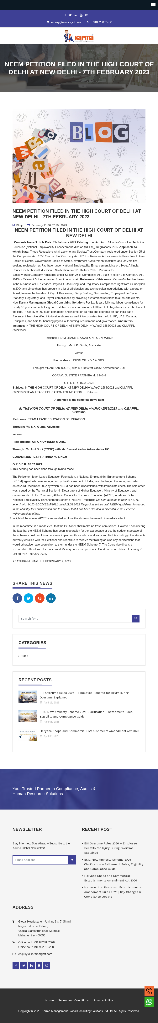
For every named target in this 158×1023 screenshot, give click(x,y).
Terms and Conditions (73, 1000)
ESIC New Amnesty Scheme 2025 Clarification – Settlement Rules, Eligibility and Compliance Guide (86, 714)
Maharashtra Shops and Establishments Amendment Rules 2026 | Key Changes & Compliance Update (112, 892)
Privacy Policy (103, 1000)
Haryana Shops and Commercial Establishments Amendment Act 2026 (89, 731)
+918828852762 (101, 22)
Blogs (20, 225)
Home (49, 1000)
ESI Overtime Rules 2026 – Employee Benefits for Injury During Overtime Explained (84, 695)
